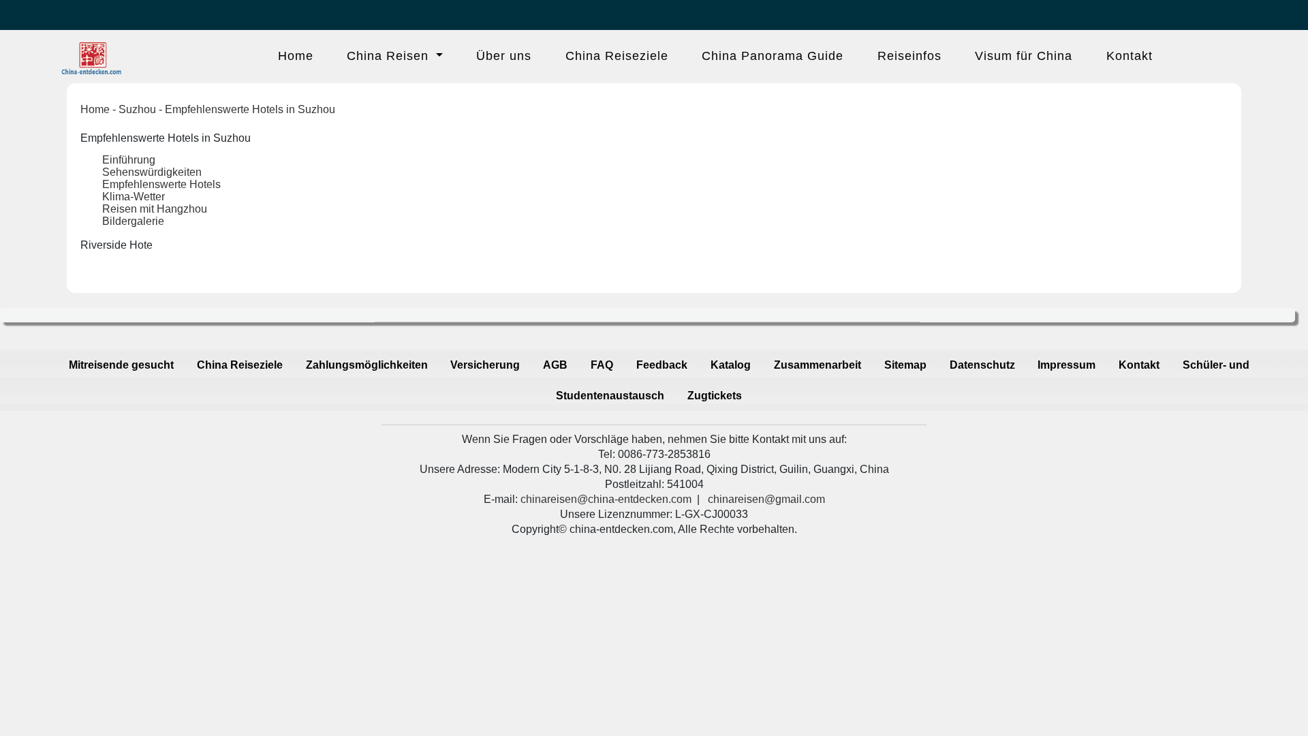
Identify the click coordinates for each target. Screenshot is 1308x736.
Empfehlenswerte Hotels (161, 184)
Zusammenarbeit (817, 365)
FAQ (602, 365)
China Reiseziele (616, 56)
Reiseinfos (909, 56)
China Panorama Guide (772, 56)
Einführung (128, 160)
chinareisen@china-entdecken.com (605, 499)
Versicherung (485, 365)
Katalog (731, 365)
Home (295, 56)
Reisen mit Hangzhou (154, 209)
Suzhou (137, 109)
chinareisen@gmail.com (766, 499)
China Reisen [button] (390, 56)
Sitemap (905, 365)
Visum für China (1023, 56)
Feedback (661, 365)
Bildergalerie (133, 221)
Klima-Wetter (133, 196)
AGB (555, 365)
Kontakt (1129, 56)
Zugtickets (714, 395)
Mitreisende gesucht (121, 365)
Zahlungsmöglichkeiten (367, 365)
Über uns (503, 56)
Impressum (1066, 365)
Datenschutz (982, 365)
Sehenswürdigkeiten (152, 172)
